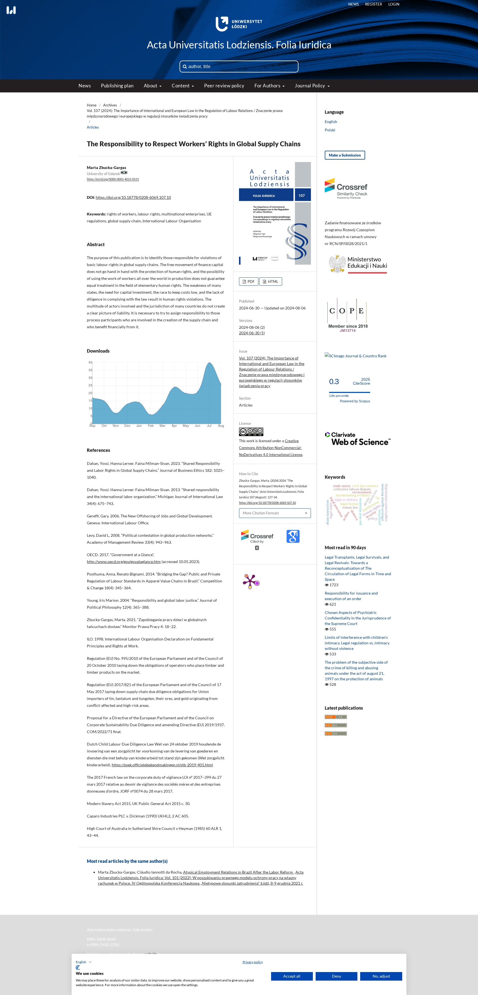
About (151, 85)
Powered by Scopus (355, 401)
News (85, 85)
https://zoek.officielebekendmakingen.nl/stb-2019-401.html (162, 764)
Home (92, 105)
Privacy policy (253, 962)
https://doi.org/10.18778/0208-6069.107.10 (133, 197)
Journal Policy (310, 85)
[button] (84, 962)
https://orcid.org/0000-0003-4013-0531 (113, 179)
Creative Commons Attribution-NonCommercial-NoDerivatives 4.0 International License (270, 448)
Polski (330, 129)
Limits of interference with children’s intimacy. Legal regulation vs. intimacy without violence (357, 643)
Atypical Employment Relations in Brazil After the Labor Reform (238, 872)
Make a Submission (345, 155)
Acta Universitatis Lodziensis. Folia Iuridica (239, 44)
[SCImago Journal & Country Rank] (355, 355)
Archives (110, 105)
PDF (250, 281)
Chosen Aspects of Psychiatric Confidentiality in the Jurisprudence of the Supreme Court (358, 618)
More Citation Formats (261, 513)
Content (181, 85)
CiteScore (361, 381)
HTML (272, 281)
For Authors (267, 85)
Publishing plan (117, 85)
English (331, 121)
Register (373, 4)
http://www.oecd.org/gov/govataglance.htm (124, 561)
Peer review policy (224, 85)
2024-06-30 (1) (252, 332)
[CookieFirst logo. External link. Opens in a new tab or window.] (78, 967)
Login (393, 4)
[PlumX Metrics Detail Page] (250, 581)
